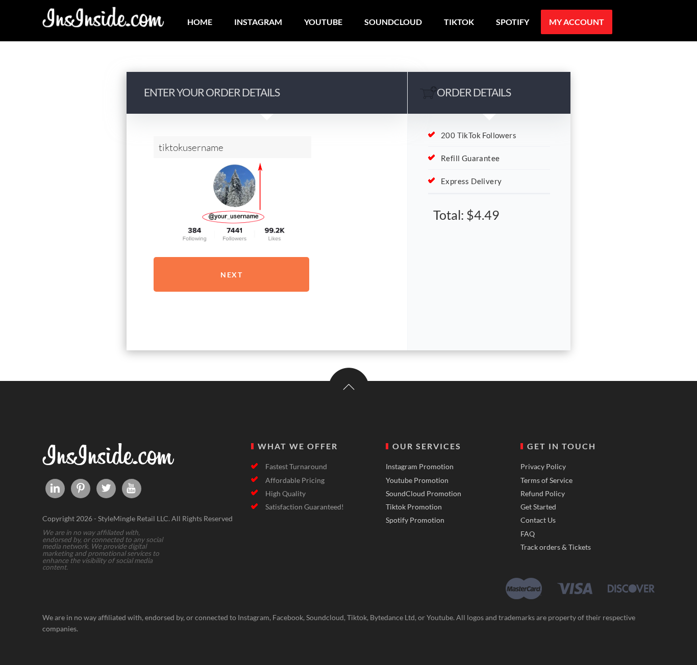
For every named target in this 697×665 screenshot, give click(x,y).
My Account (576, 22)
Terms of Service (546, 480)
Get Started (538, 507)
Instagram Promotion (420, 467)
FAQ (527, 534)
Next (231, 274)
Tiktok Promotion (414, 507)
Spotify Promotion (415, 520)
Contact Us (538, 520)
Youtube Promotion (417, 480)
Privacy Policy (543, 467)
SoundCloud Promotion (423, 494)
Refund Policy (542, 494)
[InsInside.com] (103, 23)
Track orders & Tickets (555, 547)
